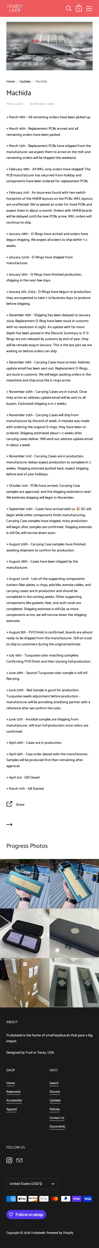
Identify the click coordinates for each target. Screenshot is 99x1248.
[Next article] (9, 825)
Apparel (11, 1109)
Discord (55, 1091)
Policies (55, 1109)
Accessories (14, 1100)
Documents (57, 1126)
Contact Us (57, 1118)
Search (54, 1083)
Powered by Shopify (59, 1233)
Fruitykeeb (38, 1233)
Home (10, 81)
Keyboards (13, 1091)
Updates (25, 81)
